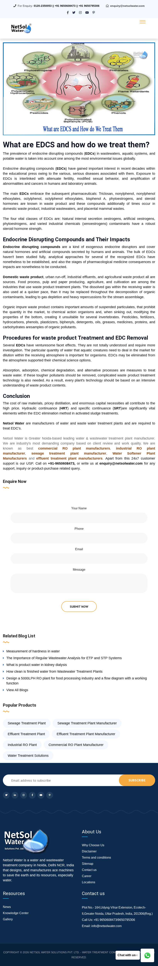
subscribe (137, 780)
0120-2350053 (43, 5)
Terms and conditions (96, 857)
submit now (79, 606)
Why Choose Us (93, 845)
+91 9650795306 (89, 5)
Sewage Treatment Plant (27, 723)
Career (86, 876)
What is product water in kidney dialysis (36, 665)
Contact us (89, 870)
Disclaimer (89, 851)
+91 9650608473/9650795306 (114, 919)
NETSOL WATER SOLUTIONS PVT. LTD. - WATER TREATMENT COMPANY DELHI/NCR (84, 952)
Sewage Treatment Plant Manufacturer (87, 723)
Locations (88, 882)
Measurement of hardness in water (33, 651)
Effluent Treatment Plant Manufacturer (86, 734)
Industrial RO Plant (22, 745)
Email (79, 549)
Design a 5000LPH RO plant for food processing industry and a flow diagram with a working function (76, 680)
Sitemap (87, 863)
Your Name (79, 508)
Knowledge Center (16, 913)
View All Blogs (17, 690)
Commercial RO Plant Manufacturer (76, 745)
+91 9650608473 (65, 5)
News (7, 907)
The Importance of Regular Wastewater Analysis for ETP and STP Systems (64, 658)
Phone (79, 528)
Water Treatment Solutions (28, 756)
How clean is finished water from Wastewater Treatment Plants (54, 671)
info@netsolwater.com (106, 926)
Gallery (8, 919)
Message (79, 569)
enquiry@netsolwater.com (127, 5)
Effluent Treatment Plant (26, 734)
